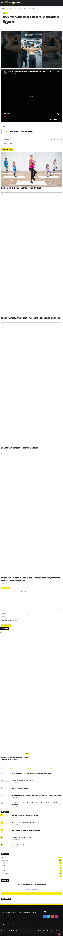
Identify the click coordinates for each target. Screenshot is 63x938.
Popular (30, 768)
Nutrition (4, 876)
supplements (5, 873)
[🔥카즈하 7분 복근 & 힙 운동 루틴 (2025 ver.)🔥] (5, 783)
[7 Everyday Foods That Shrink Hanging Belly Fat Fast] (5, 818)
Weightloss (5, 860)
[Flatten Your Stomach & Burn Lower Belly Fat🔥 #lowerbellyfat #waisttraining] (5, 776)
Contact (40, 930)
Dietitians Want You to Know (18, 845)
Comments (51, 768)
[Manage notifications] (59, 934)
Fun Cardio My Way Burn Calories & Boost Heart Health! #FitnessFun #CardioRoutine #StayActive (36, 795)
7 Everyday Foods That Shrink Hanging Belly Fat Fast (24, 815)
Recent (11, 768)
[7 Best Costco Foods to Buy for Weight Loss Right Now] (5, 825)
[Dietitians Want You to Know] (5, 847)
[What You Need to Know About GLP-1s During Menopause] (5, 832)
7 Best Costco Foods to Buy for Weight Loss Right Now (25, 823)
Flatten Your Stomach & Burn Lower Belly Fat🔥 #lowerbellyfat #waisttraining (31, 773)
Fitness (4, 870)
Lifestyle (4, 862)
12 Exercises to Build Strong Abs (19, 788)
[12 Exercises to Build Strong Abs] (5, 790)
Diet (3, 868)
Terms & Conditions (56, 930)
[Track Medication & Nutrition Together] (5, 840)
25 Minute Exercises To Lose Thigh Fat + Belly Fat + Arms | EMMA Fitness (14, 758)
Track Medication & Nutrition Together (21, 837)
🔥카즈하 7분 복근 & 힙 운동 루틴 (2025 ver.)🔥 (23, 781)
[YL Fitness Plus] (12, 3)
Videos (4, 857)
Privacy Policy (46, 930)
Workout (4, 865)
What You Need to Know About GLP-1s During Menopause (25, 830)
